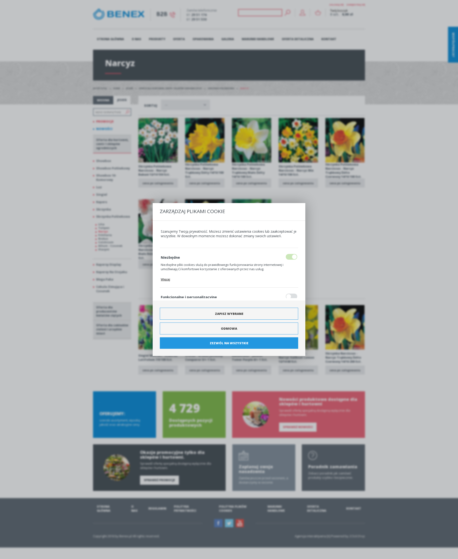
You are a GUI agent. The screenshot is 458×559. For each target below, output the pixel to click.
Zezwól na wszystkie (229, 343)
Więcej (165, 279)
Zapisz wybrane (229, 314)
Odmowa (229, 328)
